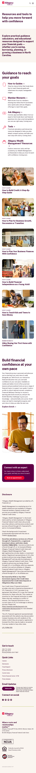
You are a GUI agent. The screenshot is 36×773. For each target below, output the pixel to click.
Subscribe (8, 688)
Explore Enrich (8, 407)
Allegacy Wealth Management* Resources (20, 142)
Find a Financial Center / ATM (10, 676)
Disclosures (5, 664)
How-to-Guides (15, 83)
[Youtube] (8, 700)
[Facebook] (11, 700)
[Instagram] (3, 700)
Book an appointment (14, 478)
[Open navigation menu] (33, 3)
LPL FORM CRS (7, 627)
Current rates (6, 673)
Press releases (6, 679)
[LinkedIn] (6, 700)
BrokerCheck (12, 535)
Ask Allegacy (14, 112)
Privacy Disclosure (7, 670)
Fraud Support (6, 667)
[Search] (30, 3)
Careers (4, 661)
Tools (10, 126)
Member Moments (16, 98)
